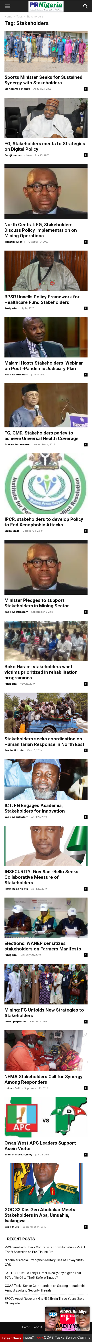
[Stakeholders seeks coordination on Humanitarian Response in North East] (46, 713)
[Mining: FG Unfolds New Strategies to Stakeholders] (46, 984)
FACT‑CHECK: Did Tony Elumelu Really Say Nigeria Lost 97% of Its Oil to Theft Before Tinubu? (43, 1275)
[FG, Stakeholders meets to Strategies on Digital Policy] (46, 118)
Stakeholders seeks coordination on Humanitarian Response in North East (44, 741)
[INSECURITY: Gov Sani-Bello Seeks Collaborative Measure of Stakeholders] (46, 846)
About (38, 1327)
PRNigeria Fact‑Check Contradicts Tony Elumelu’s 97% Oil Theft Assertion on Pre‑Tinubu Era (45, 1249)
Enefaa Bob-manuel (17, 444)
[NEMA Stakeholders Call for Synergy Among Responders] (46, 1050)
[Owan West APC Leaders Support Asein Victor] (46, 1117)
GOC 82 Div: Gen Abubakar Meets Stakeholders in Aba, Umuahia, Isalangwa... (39, 1215)
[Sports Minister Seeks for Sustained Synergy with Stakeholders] (46, 51)
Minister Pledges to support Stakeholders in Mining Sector (36, 603)
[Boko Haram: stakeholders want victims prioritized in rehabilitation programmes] (46, 641)
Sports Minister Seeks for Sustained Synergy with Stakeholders (43, 80)
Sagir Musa (11, 1226)
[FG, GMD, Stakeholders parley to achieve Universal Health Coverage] (46, 405)
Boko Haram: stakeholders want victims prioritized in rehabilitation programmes (40, 672)
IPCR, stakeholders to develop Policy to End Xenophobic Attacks (43, 522)
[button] (7, 6)
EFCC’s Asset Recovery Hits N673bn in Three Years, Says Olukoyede (44, 1301)
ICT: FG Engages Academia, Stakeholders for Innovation (34, 808)
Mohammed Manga (17, 88)
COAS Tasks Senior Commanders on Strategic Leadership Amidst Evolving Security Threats (45, 1288)
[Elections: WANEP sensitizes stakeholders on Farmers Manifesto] (46, 918)
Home (8, 16)
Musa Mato (11, 530)
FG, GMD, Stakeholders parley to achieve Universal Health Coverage (41, 435)
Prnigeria (10, 308)
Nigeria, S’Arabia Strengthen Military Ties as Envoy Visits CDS (44, 1262)
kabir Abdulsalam (16, 374)
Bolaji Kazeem (13, 155)
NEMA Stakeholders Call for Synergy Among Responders (43, 1079)
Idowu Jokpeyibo (15, 1021)
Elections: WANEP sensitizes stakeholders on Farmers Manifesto (42, 946)
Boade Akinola (14, 750)
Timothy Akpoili (14, 241)
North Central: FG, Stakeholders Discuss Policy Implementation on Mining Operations (40, 230)
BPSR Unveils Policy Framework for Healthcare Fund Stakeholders (41, 299)
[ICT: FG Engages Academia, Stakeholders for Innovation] (46, 779)
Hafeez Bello (12, 1088)
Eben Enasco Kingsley (18, 1154)
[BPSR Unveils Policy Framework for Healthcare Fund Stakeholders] (46, 271)
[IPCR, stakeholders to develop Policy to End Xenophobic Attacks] (46, 483)
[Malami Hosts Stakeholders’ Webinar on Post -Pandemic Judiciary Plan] (46, 337)
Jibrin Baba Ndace (16, 888)
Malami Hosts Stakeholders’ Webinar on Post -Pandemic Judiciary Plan (43, 365)
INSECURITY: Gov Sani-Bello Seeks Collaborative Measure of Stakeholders (41, 877)
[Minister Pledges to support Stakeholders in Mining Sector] (46, 567)
